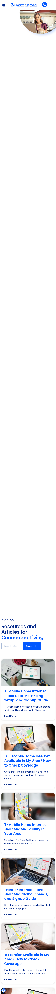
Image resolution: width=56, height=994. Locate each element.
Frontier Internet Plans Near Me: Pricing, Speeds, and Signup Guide (26, 894)
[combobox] (12, 646)
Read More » (10, 716)
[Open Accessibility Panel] (3, 990)
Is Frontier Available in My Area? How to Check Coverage (26, 959)
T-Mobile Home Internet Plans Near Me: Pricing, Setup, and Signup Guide (26, 695)
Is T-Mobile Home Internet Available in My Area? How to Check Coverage (27, 761)
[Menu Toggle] (3, 5)
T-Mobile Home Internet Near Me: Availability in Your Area (25, 829)
